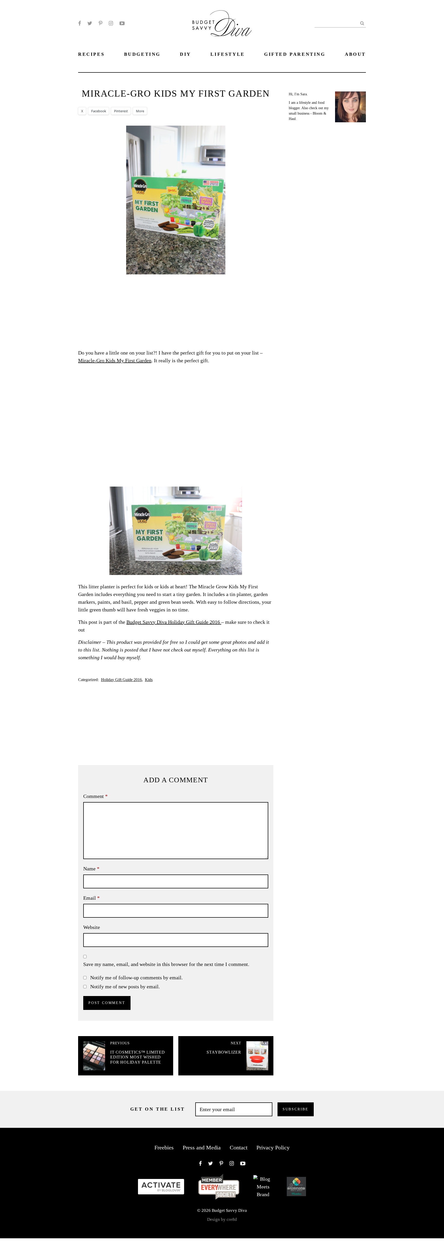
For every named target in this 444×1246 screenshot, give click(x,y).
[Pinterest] (100, 23)
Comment (95, 796)
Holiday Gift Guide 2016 (121, 679)
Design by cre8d (222, 1219)
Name (91, 868)
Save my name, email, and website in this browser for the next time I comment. (166, 964)
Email (91, 898)
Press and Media (202, 1147)
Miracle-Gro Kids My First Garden (114, 360)
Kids (149, 679)
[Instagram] (111, 23)
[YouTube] (122, 23)
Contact (238, 1147)
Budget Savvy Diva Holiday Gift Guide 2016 (173, 622)
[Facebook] (79, 23)
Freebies (164, 1147)
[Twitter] (89, 23)
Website (91, 927)
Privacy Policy (273, 1147)
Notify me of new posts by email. (125, 986)
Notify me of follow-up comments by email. (136, 977)
